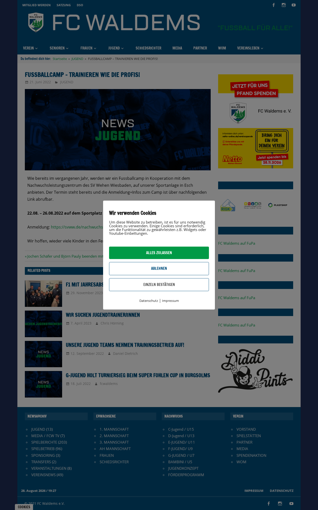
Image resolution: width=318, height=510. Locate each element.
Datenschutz (148, 300)
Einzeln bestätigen (159, 284)
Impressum (170, 300)
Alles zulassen (159, 252)
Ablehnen (159, 268)
